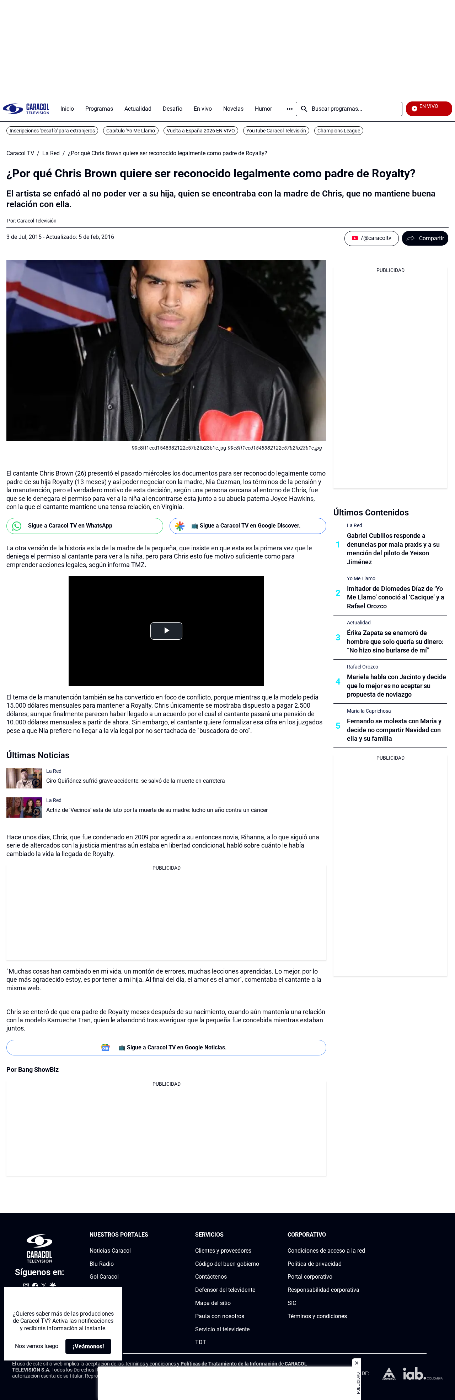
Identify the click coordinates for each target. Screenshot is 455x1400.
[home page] (26, 108)
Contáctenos (211, 1276)
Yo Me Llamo (361, 578)
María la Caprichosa (369, 711)
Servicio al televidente (222, 1329)
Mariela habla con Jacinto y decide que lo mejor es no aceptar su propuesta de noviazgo (396, 685)
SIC (292, 1303)
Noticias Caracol (110, 1250)
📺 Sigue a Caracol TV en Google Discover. (246, 525)
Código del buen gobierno (227, 1263)
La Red (51, 153)
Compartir (431, 238)
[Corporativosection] (363, 1235)
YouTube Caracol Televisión (276, 130)
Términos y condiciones (317, 1316)
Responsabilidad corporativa (323, 1289)
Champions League (338, 130)
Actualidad (359, 622)
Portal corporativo (310, 1276)
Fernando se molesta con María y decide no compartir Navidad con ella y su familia (394, 730)
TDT (200, 1342)
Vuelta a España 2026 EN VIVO (201, 130)
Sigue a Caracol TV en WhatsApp (70, 525)
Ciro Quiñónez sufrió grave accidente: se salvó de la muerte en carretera (135, 780)
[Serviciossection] (257, 1235)
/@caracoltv (376, 238)
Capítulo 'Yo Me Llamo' (130, 130)
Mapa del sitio (213, 1303)
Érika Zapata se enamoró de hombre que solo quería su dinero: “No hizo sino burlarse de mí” (395, 641)
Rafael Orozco (362, 667)
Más (289, 109)
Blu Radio (102, 1263)
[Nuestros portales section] (150, 1235)
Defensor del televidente (225, 1289)
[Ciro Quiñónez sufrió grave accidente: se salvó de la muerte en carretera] (24, 778)
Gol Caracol (104, 1276)
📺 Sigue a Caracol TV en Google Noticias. (172, 1047)
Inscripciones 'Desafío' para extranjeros (52, 130)
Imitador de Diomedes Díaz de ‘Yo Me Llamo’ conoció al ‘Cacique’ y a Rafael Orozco (395, 597)
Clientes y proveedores (223, 1250)
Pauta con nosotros (219, 1316)
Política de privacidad (315, 1263)
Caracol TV (20, 153)
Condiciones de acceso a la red (326, 1250)
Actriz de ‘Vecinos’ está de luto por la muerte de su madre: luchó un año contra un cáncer (157, 810)
